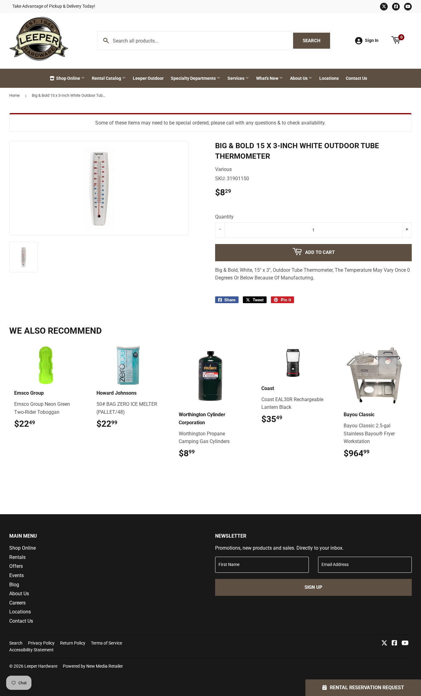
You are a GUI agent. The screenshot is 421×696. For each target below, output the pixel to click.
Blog (14, 585)
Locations (329, 78)
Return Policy (72, 643)
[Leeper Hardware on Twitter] (384, 643)
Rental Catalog (107, 78)
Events (16, 575)
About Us (299, 78)
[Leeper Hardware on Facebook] (394, 643)
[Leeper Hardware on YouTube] (405, 643)
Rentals (17, 557)
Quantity (224, 217)
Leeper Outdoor (148, 78)
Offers (16, 566)
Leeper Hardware (40, 666)
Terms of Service (106, 643)
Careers (17, 603)
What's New (267, 78)
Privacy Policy (41, 643)
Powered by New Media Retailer (93, 666)
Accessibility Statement (31, 649)
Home (14, 95)
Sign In (371, 40)
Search (316, 40)
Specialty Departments (194, 78)
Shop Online (68, 78)
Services (236, 78)
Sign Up (313, 587)
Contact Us (356, 78)
